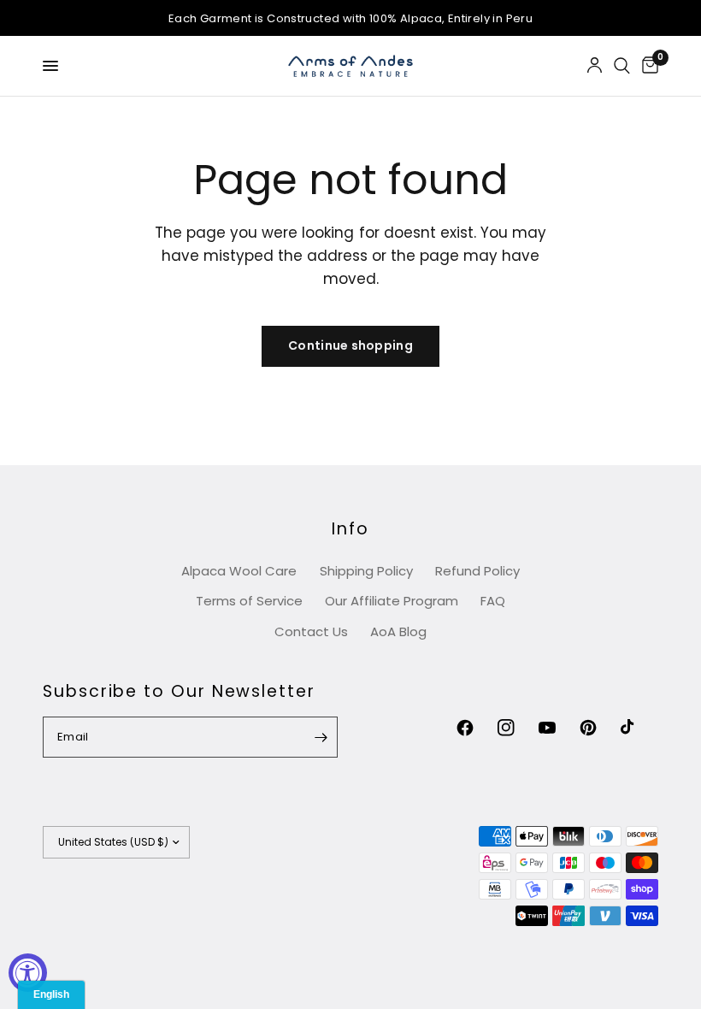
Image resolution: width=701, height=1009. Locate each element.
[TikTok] (639, 727)
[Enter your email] (320, 737)
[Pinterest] (598, 727)
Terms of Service (249, 601)
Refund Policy (477, 571)
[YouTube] (557, 727)
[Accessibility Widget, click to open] (28, 972)
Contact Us (311, 631)
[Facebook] (475, 727)
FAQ (492, 601)
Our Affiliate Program (391, 601)
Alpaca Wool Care (239, 571)
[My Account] (594, 66)
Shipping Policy (366, 571)
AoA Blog (398, 631)
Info (350, 529)
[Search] (622, 66)
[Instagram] (516, 727)
